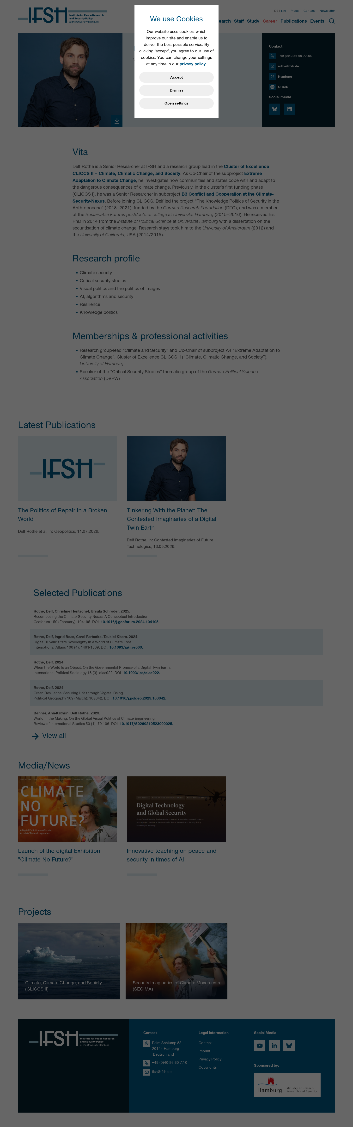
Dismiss (176, 90)
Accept (176, 77)
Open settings (176, 103)
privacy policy (193, 64)
